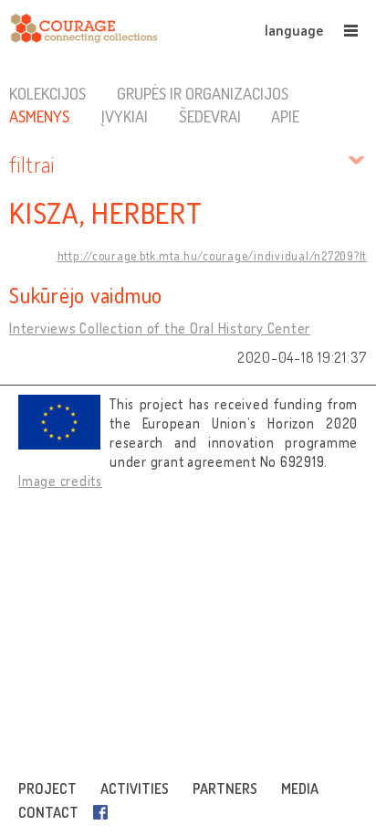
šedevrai (210, 116)
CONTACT (48, 812)
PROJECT (47, 788)
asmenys (39, 116)
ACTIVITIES (134, 788)
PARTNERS (225, 788)
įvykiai (124, 116)
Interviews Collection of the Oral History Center (159, 328)
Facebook (104, 812)
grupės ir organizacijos (202, 93)
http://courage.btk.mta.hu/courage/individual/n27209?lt (212, 256)
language (294, 30)
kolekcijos (47, 93)
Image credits (60, 481)
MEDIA (300, 788)
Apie (285, 116)
